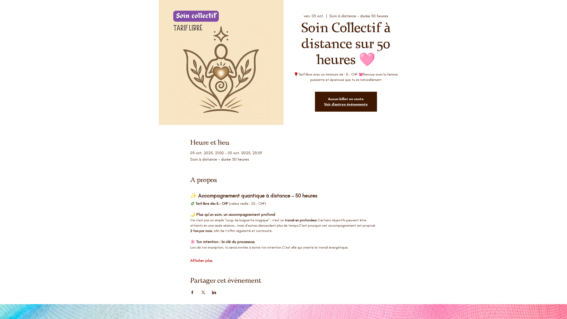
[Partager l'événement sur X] (203, 292)
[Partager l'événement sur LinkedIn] (214, 292)
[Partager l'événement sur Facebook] (192, 292)
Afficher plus (201, 260)
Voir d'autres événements (346, 104)
